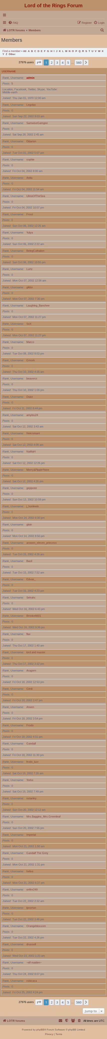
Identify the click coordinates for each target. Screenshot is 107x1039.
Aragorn (31, 670)
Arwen (30, 707)
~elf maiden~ (34, 962)
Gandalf (31, 743)
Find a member (11, 51)
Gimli (29, 688)
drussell (31, 944)
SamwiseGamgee (37, 123)
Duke (29, 396)
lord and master (35, 652)
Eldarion (31, 141)
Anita (29, 177)
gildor (29, 287)
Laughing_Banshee (38, 305)
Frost (29, 214)
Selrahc (31, 597)
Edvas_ (31, 579)
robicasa (31, 980)
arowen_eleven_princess (41, 542)
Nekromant (33, 433)
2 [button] (52, 62)
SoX (28, 323)
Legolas (31, 104)
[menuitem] (13, 23)
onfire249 (32, 889)
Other (12, 54)
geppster (31, 488)
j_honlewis (32, 506)
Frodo (30, 725)
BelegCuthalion (35, 250)
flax (28, 634)
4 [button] (62, 62)
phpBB (40, 1029)
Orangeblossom (36, 926)
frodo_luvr (32, 761)
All (24, 51)
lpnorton (31, 907)
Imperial (31, 834)
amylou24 (32, 415)
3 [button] (57, 62)
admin (30, 77)
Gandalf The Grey (37, 853)
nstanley (31, 798)
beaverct (31, 378)
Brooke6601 (33, 615)
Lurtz (29, 269)
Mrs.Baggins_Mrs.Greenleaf (43, 816)
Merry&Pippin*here (37, 469)
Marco (30, 342)
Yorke (29, 780)
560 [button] (78, 62)
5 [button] (68, 62)
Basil (29, 561)
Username (9, 71)
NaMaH (31, 451)
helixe (29, 871)
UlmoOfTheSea (35, 196)
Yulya (29, 232)
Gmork (30, 360)
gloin (29, 524)
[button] (39, 63)
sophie (30, 159)
